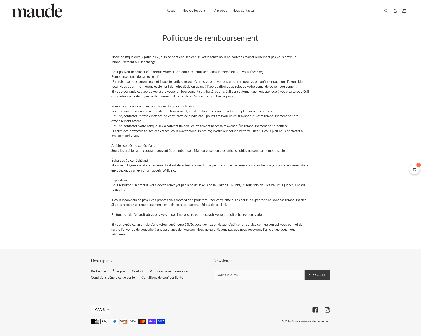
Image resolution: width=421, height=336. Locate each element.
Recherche (98, 271)
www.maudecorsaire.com (315, 321)
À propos (118, 271)
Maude (296, 321)
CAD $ (100, 309)
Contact (137, 271)
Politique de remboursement (170, 271)
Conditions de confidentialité (162, 277)
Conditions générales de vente (113, 277)
